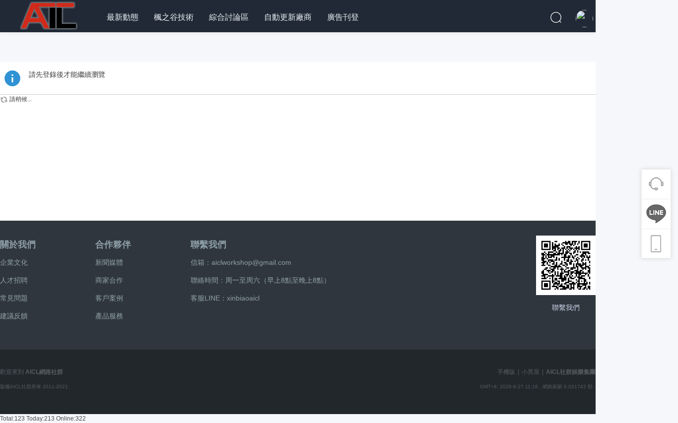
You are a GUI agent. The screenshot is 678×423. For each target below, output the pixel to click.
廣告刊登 (343, 17)
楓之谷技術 (174, 17)
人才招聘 (14, 280)
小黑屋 (531, 371)
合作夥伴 (113, 244)
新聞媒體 (109, 262)
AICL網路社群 (44, 371)
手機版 (506, 371)
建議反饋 (14, 316)
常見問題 (14, 298)
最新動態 (122, 17)
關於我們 (18, 244)
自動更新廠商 (288, 17)
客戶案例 (109, 298)
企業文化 (14, 262)
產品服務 (109, 316)
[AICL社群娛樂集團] (49, 14)
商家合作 (109, 280)
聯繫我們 (208, 244)
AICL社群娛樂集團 (571, 371)
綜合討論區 (229, 17)
